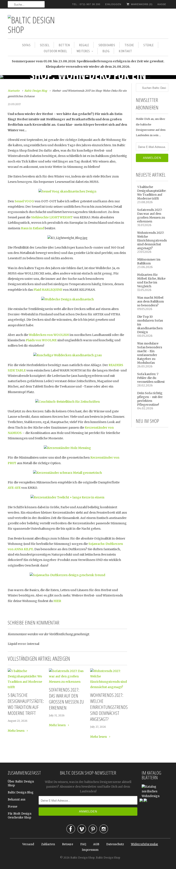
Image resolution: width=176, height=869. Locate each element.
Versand (28, 844)
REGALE (84, 45)
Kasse (162, 4)
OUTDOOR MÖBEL (55, 51)
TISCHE (129, 45)
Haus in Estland (32, 228)
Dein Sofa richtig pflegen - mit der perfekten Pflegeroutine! (150, 399)
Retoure (67, 844)
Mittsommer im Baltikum (148, 261)
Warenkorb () (141, 4)
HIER (57, 601)
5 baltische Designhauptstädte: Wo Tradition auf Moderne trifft (26, 704)
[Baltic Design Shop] (38, 24)
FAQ (83, 844)
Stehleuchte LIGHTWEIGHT (52, 217)
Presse (12, 806)
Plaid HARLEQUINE (47, 290)
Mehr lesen (16, 731)
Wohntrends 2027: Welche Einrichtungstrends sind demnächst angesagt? (108, 707)
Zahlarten (48, 844)
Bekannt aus (16, 799)
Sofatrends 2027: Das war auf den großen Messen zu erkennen (66, 699)
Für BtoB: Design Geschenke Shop (19, 815)
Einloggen (113, 4)
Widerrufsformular (144, 844)
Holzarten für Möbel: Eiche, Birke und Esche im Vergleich (151, 280)
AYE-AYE (14, 488)
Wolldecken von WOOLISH (49, 335)
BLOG (106, 51)
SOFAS (26, 45)
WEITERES (83, 51)
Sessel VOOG (24, 201)
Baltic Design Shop (82, 857)
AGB (96, 844)
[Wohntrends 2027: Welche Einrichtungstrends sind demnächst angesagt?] (108, 687)
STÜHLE (148, 45)
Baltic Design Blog (20, 792)
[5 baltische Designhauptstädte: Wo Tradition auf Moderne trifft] (26, 687)
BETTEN (64, 45)
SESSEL (44, 45)
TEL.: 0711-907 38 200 (86, 4)
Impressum (90, 850)
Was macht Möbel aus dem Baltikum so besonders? (150, 301)
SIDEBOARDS (107, 45)
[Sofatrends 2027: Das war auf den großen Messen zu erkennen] (67, 682)
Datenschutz (115, 844)
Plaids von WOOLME (41, 340)
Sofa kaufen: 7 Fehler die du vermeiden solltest (151, 378)
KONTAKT (125, 51)
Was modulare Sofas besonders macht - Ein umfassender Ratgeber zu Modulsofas (149, 353)
